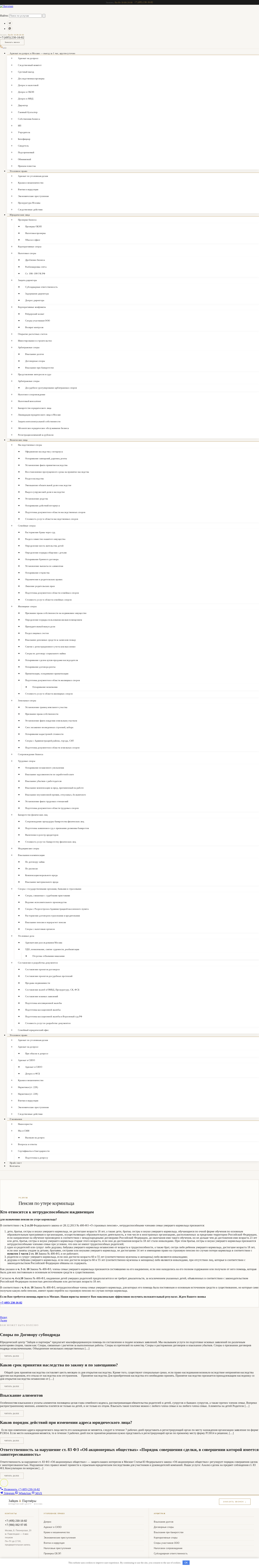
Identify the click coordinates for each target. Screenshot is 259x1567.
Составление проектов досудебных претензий (48, 976)
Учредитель (24, 132)
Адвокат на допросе (28, 1046)
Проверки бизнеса (27, 219)
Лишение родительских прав (40, 586)
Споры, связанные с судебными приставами (47, 895)
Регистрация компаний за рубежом (35, 435)
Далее (3, 1320)
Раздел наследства (34, 478)
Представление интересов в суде (34, 374)
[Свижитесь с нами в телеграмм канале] (9, 23)
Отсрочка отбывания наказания (48, 956)
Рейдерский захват (34, 314)
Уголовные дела (26, 936)
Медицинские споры (28, 848)
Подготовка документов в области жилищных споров (52, 680)
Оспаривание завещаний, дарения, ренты (46, 458)
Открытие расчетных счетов (32, 334)
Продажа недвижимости (37, 983)
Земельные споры (27, 700)
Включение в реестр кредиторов (41, 835)
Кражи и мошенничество (31, 182)
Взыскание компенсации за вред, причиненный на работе (54, 787)
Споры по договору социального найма (45, 653)
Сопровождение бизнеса (30, 754)
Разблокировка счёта (36, 267)
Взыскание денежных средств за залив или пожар (50, 640)
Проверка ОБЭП (33, 226)
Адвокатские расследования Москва (43, 942)
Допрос (47, 1521)
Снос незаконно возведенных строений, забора (49, 727)
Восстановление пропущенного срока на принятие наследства (57, 472)
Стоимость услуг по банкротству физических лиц (50, 841)
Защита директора (27, 280)
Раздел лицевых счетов (37, 633)
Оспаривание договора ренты (40, 667)
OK (186, 1562)
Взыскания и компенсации (31, 855)
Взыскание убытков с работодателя (43, 781)
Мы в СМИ (23, 1130)
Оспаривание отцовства (37, 572)
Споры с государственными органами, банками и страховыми (49, 889)
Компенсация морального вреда (41, 875)
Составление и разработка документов (38, 962)
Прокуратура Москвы (29, 203)
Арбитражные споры (28, 347)
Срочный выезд (26, 72)
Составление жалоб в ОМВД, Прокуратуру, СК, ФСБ (52, 989)
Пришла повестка (27, 166)
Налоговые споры (27, 253)
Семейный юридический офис (33, 1030)
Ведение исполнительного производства (46, 902)
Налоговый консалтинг (29, 401)
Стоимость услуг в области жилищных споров (49, 693)
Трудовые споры (26, 761)
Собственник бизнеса (29, 119)
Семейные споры (27, 525)
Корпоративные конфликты (32, 307)
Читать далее (11, 1356)
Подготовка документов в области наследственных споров (55, 512)
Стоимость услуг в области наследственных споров (51, 519)
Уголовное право (18, 171)
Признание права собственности (41, 714)
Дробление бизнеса (35, 260)
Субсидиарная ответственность (41, 287)
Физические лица (19, 440)
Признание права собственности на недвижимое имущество (56, 613)
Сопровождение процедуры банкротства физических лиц (54, 821)
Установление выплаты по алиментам (44, 566)
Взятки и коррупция (28, 189)
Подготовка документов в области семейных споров (52, 593)
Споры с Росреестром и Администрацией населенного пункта (57, 909)
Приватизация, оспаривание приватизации (46, 673)
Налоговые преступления (57, 1548)
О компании (16, 1119)
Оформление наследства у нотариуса (44, 451)
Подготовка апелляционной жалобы (43, 1003)
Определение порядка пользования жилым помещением (53, 619)
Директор (23, 105)
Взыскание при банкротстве (39, 367)
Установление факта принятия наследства (46, 465)
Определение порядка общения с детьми (46, 552)
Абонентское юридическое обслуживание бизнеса (43, 428)
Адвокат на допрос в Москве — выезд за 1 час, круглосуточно (42, 53)
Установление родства (36, 498)
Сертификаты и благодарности (34, 1151)
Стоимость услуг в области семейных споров (48, 599)
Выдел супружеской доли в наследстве (45, 492)
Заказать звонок (12, 42)
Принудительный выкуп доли (40, 626)
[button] (4, 1483)
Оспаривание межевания (44, 687)
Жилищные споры (27, 606)
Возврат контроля (34, 327)
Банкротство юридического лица (34, 408)
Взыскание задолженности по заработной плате (49, 774)
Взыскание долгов (34, 354)
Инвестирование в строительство (35, 340)
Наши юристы (25, 1124)
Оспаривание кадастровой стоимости (44, 734)
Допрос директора (34, 300)
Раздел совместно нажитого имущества (45, 539)
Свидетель (23, 145)
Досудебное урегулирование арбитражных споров (51, 387)
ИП (19, 125)
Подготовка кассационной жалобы (43, 1009)
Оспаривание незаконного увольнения (44, 767)
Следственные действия (30, 209)
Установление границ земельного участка (46, 707)
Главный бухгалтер (28, 112)
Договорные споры (35, 361)
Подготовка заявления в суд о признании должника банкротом (57, 828)
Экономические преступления (33, 196)
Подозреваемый (26, 152)
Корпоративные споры (29, 246)
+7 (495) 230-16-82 (143, 2)
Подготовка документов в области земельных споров (52, 747)
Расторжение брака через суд (40, 532)
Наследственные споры (30, 445)
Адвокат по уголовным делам (33, 176)
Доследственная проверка (31, 78)
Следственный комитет (30, 65)
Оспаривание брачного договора (42, 559)
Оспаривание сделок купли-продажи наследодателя (51, 660)
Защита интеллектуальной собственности (39, 421)
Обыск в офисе (32, 240)
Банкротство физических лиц (33, 814)
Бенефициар (24, 139)
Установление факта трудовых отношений (46, 801)
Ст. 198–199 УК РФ (35, 273)
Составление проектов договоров (42, 969)
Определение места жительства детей (44, 545)
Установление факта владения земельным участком (51, 720)
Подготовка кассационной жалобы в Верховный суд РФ (53, 1016)
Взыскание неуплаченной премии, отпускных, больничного (55, 794)
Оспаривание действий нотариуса (42, 505)
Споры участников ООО (37, 320)
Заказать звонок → (234, 1502)
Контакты (15, 1166)
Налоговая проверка (35, 233)
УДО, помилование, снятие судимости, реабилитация (52, 949)
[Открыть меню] (5, 47)
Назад (3, 1317)
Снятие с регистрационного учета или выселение (50, 646)
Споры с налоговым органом (40, 929)
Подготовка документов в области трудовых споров (52, 808)
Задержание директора (37, 293)
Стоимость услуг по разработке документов (47, 1023)
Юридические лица (20, 215)
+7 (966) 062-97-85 (16, 1524)
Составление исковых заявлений (41, 996)
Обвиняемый (24, 159)
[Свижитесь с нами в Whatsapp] (9, 28)
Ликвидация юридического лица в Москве (39, 414)
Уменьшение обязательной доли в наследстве (48, 485)
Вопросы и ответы (27, 1144)
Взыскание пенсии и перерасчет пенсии (45, 922)
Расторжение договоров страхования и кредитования (52, 915)
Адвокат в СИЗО (26, 1060)
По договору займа (35, 862)
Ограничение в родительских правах (44, 579)
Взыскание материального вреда (41, 882)
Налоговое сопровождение (31, 394)
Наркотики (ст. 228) (28, 1087)
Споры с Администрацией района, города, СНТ (49, 740)
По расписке (31, 868)
